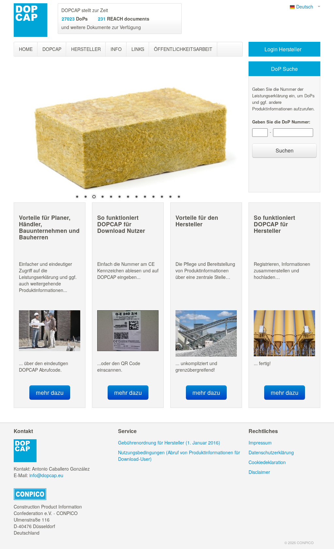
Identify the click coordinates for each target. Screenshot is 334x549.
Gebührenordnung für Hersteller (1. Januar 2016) (169, 442)
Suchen (285, 150)
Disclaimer (259, 472)
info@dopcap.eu (46, 475)
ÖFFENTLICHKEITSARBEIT (183, 49)
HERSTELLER (86, 49)
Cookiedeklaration (267, 462)
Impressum (260, 442)
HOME (26, 49)
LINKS (137, 49)
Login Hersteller (284, 49)
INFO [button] (116, 49)
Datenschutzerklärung (271, 452)
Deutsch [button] (306, 6)
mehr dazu (50, 392)
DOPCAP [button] (51, 49)
